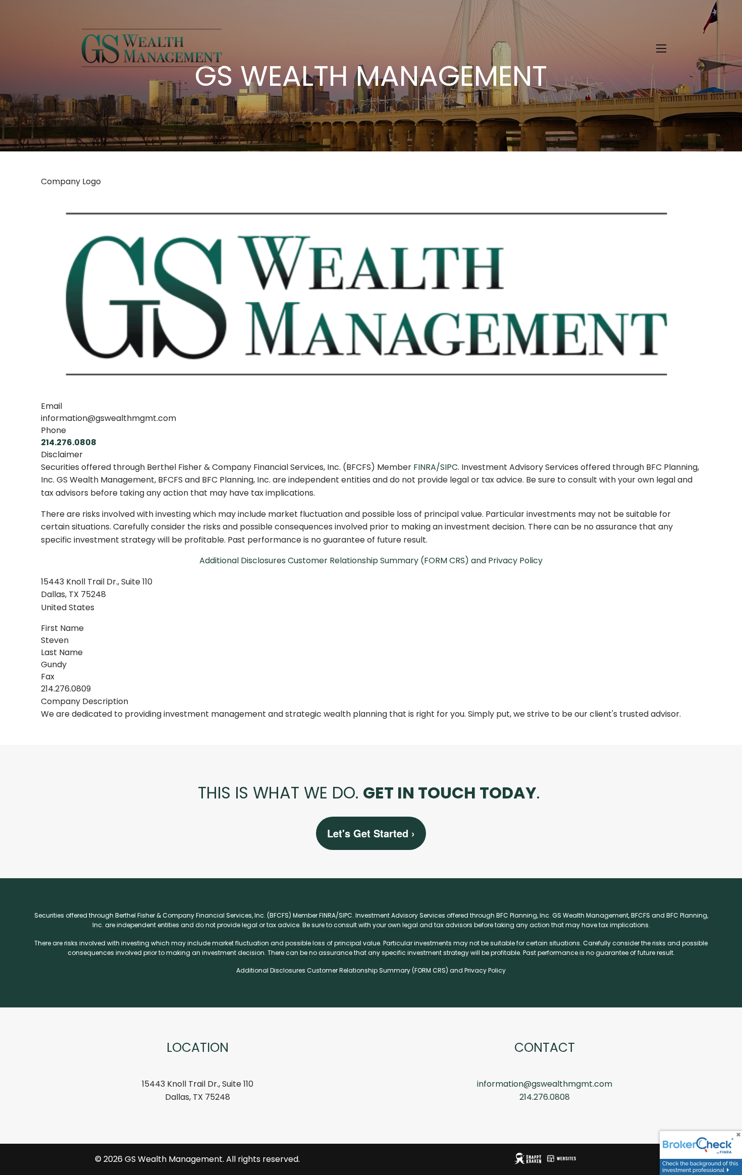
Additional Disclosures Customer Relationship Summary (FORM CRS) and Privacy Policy (371, 560)
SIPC (449, 467)
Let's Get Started (371, 833)
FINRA (424, 467)
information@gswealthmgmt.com (544, 1084)
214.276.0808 (68, 442)
